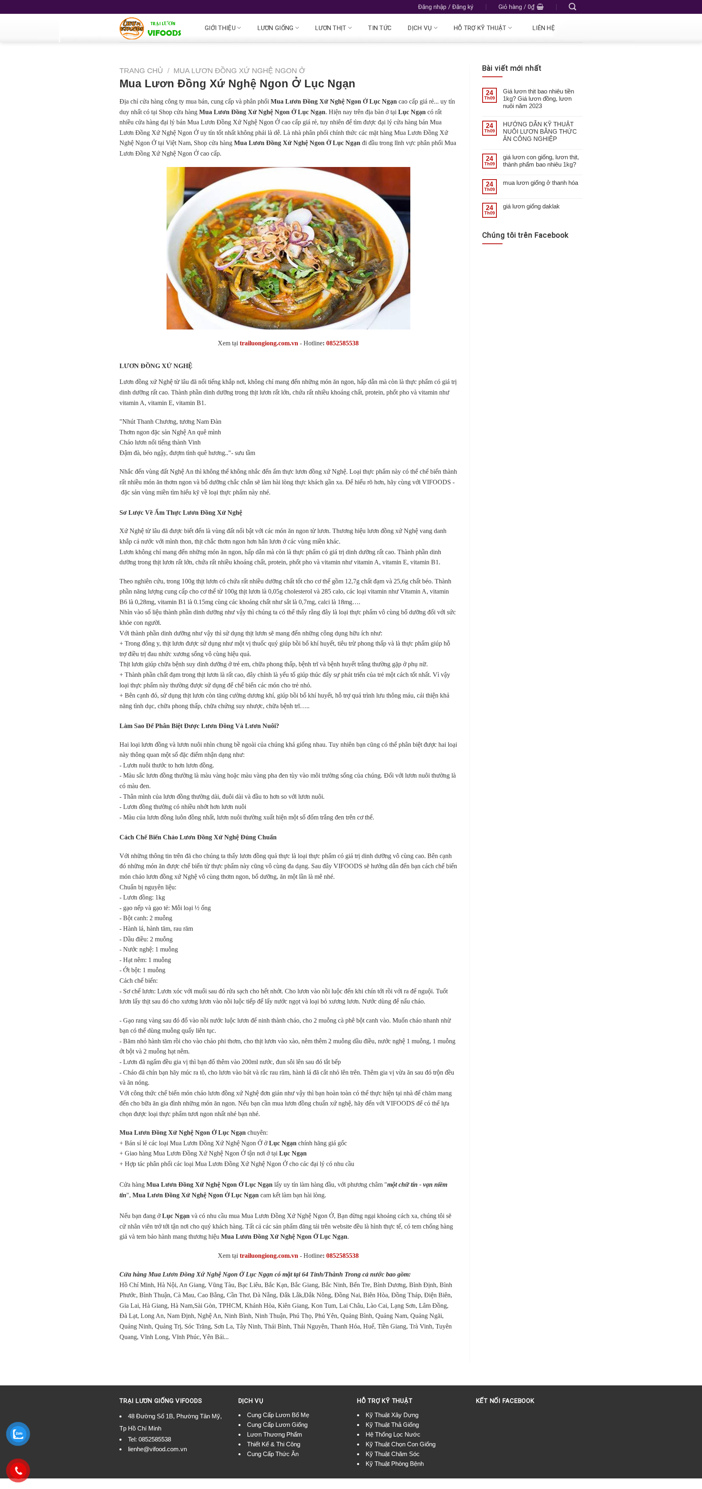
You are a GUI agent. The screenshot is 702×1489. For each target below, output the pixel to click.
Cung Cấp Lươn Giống (277, 1424)
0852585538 (342, 343)
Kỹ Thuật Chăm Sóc (393, 1453)
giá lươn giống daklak (531, 206)
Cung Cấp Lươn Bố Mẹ (278, 1414)
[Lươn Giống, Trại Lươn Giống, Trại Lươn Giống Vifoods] (152, 28)
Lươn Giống (276, 28)
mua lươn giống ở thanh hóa (540, 182)
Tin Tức (380, 28)
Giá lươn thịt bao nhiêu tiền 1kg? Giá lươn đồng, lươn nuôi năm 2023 (538, 98)
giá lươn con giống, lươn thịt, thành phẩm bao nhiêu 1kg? (541, 161)
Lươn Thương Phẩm (274, 1434)
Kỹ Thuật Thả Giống (392, 1424)
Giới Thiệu (220, 28)
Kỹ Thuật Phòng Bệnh (395, 1463)
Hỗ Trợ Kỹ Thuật (480, 28)
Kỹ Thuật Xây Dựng (392, 1414)
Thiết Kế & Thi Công (273, 1444)
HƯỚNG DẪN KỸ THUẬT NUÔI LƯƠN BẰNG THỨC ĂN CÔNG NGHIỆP (540, 131)
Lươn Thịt (331, 28)
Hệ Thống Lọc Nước (393, 1434)
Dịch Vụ (420, 28)
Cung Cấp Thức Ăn (273, 1453)
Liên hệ (544, 28)
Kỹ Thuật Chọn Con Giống (401, 1444)
